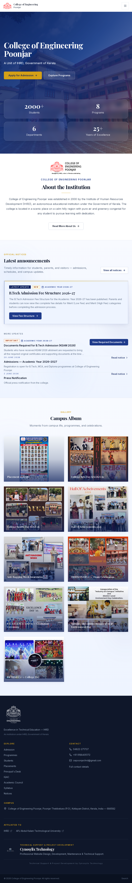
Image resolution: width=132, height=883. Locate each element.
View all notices (112, 270)
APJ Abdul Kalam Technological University (38, 830)
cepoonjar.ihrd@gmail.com (87, 760)
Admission (9, 749)
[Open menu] (125, 5)
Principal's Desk (12, 771)
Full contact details (79, 766)
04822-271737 (81, 749)
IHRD (6, 830)
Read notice (118, 357)
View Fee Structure (23, 316)
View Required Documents (107, 342)
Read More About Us (64, 226)
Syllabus (8, 788)
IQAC (6, 777)
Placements (10, 766)
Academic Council (13, 782)
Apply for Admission (20, 75)
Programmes (10, 755)
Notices (8, 793)
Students (8, 760)
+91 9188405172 (81, 754)
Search (125, 878)
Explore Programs (59, 75)
